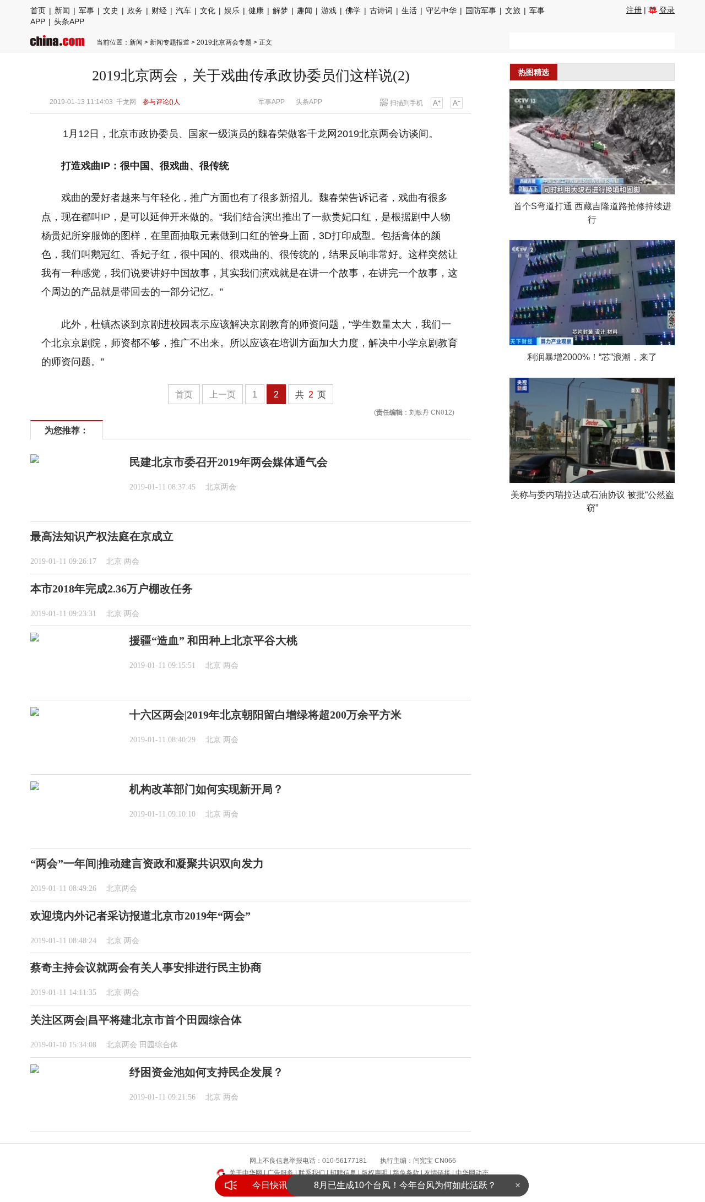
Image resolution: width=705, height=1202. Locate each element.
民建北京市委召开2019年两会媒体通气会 (228, 462)
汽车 (183, 10)
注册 (634, 10)
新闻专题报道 (169, 42)
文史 (110, 10)
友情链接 (437, 1173)
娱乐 (232, 10)
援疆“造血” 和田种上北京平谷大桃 (213, 640)
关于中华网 (245, 1173)
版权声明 (374, 1173)
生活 (409, 10)
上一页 (222, 394)
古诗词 (381, 10)
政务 (135, 10)
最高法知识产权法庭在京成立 (101, 536)
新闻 (62, 10)
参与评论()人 (161, 102)
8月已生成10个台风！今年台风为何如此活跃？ (405, 1185)
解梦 (280, 10)
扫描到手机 (406, 103)
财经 (159, 10)
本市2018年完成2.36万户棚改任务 (111, 589)
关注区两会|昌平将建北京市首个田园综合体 (136, 1020)
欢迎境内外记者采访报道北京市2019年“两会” (140, 916)
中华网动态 (472, 1173)
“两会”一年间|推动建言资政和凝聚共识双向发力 (147, 863)
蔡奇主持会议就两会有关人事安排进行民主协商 (146, 967)
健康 (256, 10)
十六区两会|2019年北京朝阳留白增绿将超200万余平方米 (265, 715)
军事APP (271, 102)
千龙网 (126, 102)
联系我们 (312, 1173)
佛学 (353, 10)
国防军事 (480, 10)
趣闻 (304, 10)
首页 (38, 10)
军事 (86, 10)
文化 (207, 10)
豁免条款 (406, 1173)
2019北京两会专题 (224, 42)
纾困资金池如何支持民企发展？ (206, 1072)
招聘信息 (343, 1173)
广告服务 (280, 1173)
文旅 (512, 10)
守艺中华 (441, 10)
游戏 (329, 10)
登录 (667, 10)
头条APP (69, 21)
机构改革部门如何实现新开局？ (206, 789)
